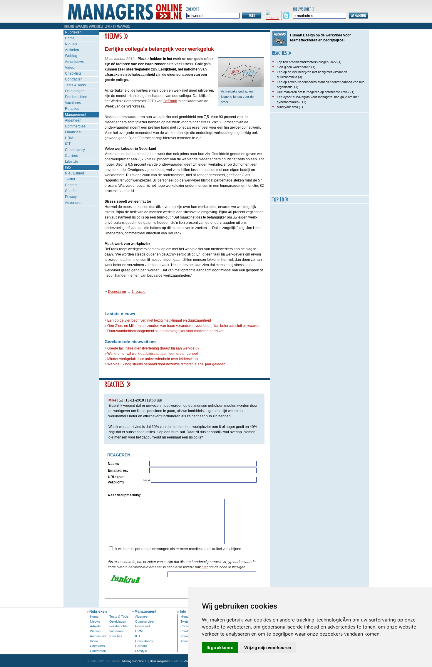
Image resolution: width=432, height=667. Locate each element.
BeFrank (170, 101)
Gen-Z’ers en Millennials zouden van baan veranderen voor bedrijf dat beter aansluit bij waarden (184, 326)
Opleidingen (75, 91)
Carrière (71, 156)
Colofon (71, 191)
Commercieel (75, 126)
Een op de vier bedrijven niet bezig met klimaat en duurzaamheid (159, 320)
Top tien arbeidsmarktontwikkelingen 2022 (306, 62)
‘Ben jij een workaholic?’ (293, 67)
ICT (68, 144)
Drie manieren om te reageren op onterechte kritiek (313, 92)
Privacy (71, 197)
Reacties (72, 109)
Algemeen (73, 120)
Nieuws (71, 44)
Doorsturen (117, 292)
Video (69, 67)
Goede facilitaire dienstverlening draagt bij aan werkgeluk (153, 348)
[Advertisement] (319, 154)
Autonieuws (74, 62)
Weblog (71, 56)
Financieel (73, 132)
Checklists (73, 73)
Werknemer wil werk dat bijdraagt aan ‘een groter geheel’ (153, 354)
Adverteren (74, 203)
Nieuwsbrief (74, 173)
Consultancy (75, 150)
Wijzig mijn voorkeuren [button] (267, 647)
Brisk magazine (160, 661)
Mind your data (287, 107)
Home (70, 38)
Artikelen (72, 50)
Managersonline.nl (134, 661)
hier (205, 567)
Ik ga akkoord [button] (220, 647)
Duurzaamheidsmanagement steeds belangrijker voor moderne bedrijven (166, 331)
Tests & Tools (75, 85)
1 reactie (138, 292)
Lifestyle (71, 161)
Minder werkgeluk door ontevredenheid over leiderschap (152, 359)
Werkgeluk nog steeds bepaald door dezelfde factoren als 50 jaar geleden (166, 364)
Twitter (70, 179)
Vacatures (73, 103)
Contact (71, 185)
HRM (69, 138)
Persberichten (76, 97)
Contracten (74, 79)
